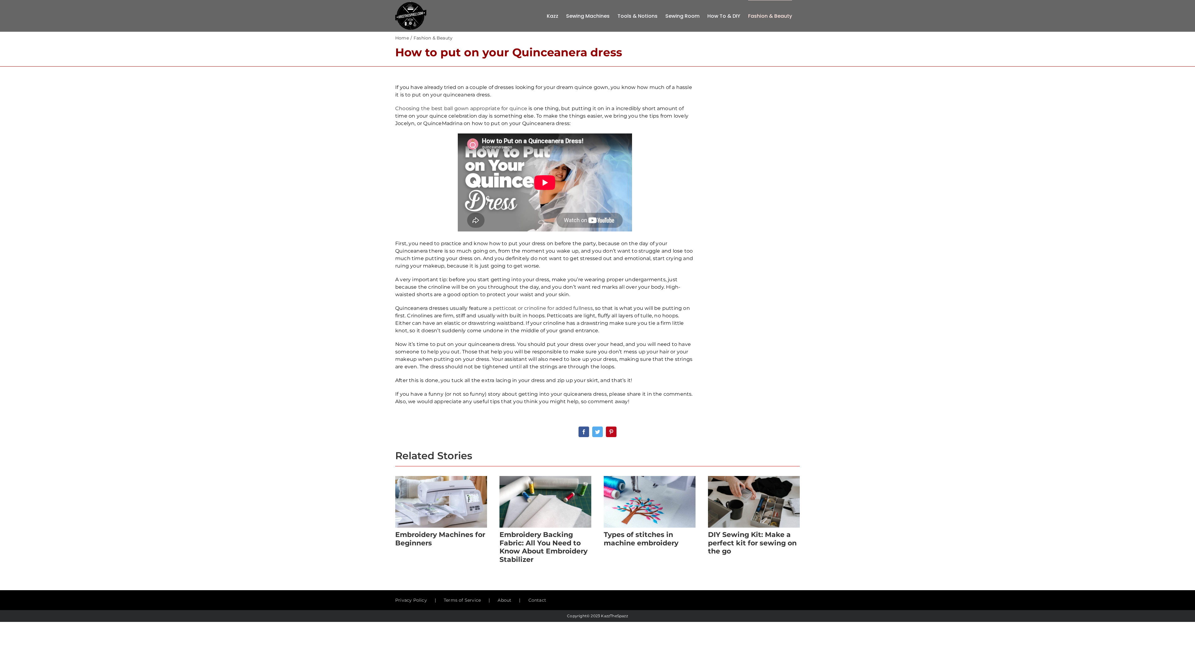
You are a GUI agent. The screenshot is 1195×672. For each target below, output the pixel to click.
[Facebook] (584, 432)
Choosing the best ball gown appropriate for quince (461, 108)
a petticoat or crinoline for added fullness (541, 308)
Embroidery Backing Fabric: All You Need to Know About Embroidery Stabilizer (543, 546)
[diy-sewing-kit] (754, 478)
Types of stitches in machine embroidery (641, 538)
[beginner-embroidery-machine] (441, 478)
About (504, 600)
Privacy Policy (411, 600)
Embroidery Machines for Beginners (440, 538)
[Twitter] (597, 432)
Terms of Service (462, 600)
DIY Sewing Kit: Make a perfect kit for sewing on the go (752, 542)
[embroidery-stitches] (650, 478)
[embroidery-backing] (545, 478)
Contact (537, 600)
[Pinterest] (611, 432)
